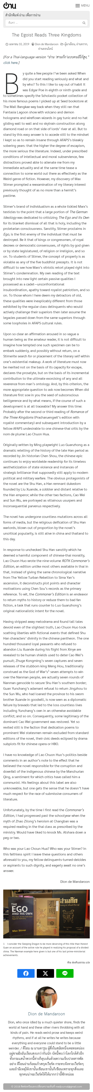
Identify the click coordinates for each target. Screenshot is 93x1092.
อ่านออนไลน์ (45, 48)
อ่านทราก (81, 44)
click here (10, 62)
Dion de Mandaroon (46, 44)
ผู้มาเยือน (69, 44)
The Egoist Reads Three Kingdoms (46, 35)
